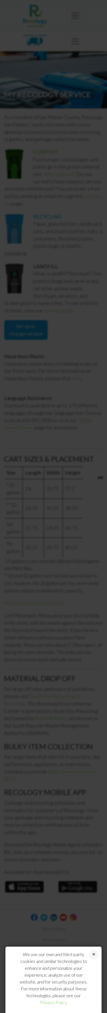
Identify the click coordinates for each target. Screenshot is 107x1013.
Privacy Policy (53, 1002)
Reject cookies (94, 954)
